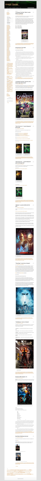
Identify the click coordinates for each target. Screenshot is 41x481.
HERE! (17, 440)
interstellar (26, 157)
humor (23, 471)
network (21, 259)
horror (17, 78)
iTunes (18, 168)
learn (17, 432)
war (17, 158)
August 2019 (8, 28)
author (25, 469)
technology (29, 474)
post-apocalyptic (20, 78)
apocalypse (32, 200)
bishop (28, 258)
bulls (30, 43)
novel (15, 122)
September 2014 (8, 46)
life (25, 463)
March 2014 (8, 50)
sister (25, 44)
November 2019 (8, 26)
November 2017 (8, 34)
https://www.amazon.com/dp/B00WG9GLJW (23, 133)
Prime (21, 432)
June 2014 (8, 48)
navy (20, 201)
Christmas (16, 372)
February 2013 (8, 59)
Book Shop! (10, 7)
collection (18, 372)
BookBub (16, 157)
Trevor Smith (10, 475)
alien (27, 200)
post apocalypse (18, 44)
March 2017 (8, 36)
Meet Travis (17, 7)
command (18, 157)
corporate (20, 372)
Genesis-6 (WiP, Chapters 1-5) (21, 376)
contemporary (26, 317)
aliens (27, 43)
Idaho (18, 78)
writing (14, 475)
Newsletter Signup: (8, 17)
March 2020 (8, 25)
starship (32, 201)
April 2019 (8, 30)
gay (16, 471)
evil (25, 372)
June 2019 (8, 29)
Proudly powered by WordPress (20, 478)
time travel (18, 373)
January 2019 (8, 31)
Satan (30, 259)
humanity (20, 471)
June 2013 (8, 56)
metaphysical (19, 259)
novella (28, 463)
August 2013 (8, 55)
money (32, 372)
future (33, 43)
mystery (18, 318)
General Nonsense (18, 43)
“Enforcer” (8, 14)
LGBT (24, 463)
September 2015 (8, 40)
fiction (31, 121)
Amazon (16, 168)
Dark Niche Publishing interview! (21, 436)
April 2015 (8, 41)
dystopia (31, 43)
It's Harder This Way (29, 471)
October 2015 (8, 39)
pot (28, 472)
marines (16, 201)
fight (22, 157)
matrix (17, 259)
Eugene (30, 121)
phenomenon (21, 318)
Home (7, 7)
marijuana (14, 472)
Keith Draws (29, 86)
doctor (24, 372)
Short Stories (24, 200)
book (26, 121)
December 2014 (8, 44)
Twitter (20, 7)
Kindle (28, 372)
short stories (33, 463)
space (30, 201)
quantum (23, 432)
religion (29, 259)
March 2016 (8, 38)
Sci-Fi (24, 432)
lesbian (11, 472)
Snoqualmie (30, 122)
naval (19, 201)
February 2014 (8, 51)
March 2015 (8, 42)
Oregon (17, 122)
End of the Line (20, 157)
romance (26, 318)
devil (23, 372)
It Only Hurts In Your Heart (20, 47)
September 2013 (8, 54)
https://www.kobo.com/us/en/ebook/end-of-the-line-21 (22, 137)
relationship (24, 318)
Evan (20, 463)
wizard (19, 373)
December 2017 (8, 33)
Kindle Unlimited (30, 372)
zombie (29, 78)
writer (13, 475)
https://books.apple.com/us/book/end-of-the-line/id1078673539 (23, 138)
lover (31, 317)
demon (22, 372)
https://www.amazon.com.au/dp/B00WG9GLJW (24, 135)
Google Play (25, 168)
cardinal (29, 258)
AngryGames (22, 14)
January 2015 (8, 43)
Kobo (29, 157)
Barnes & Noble (22, 168)
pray (26, 259)
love (15, 259)
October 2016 (8, 37)
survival (27, 44)
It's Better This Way (26, 471)
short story (27, 78)
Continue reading (20, 77)
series (24, 44)
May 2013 (8, 57)
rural (22, 78)
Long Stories (22, 43)
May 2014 (8, 49)
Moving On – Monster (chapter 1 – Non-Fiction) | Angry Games (10, 89)
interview (23, 463)
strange (31, 318)
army (29, 43)
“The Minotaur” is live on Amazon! (22, 322)
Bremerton (28, 121)
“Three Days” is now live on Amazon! (22, 263)
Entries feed (8, 94)
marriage (16, 318)
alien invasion (26, 43)
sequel (27, 201)
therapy (16, 373)
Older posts (16, 466)
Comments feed (8, 95)
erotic (28, 317)
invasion (33, 121)
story (22, 474)
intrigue (29, 317)
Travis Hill (32, 122)
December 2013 (8, 52)
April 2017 (8, 35)
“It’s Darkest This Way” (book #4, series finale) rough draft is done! (10, 67)
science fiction (22, 44)
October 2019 (8, 27)
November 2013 (8, 53)
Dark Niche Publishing (17, 463)
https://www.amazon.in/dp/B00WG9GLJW (23, 134)
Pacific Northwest (19, 122)
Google (23, 157)
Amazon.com (16, 266)
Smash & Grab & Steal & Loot (10, 64)
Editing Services (13, 7)
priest (28, 259)
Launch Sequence (31, 157)
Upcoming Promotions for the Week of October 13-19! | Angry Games (10, 85)
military (17, 201)
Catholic (31, 258)
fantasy (21, 463)
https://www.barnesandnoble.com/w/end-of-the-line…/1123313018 (26, 140)
